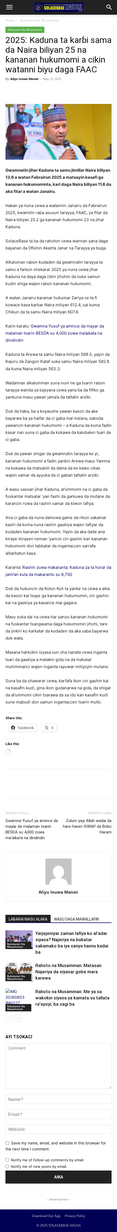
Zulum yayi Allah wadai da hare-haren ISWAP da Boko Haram (87, 826)
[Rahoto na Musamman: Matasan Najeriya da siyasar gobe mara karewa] (19, 971)
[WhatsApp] (48, 91)
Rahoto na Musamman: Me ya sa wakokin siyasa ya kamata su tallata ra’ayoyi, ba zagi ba (72, 998)
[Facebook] (10, 91)
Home (10, 20)
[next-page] (17, 1018)
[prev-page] (8, 1018)
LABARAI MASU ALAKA (28, 919)
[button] (9, 7)
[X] (23, 91)
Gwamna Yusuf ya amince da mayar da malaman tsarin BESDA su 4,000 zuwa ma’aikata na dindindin (54, 333)
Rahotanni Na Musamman (39, 20)
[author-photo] (58, 884)
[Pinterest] (35, 91)
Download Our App (46, 1216)
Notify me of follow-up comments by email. (47, 1160)
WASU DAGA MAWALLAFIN (76, 919)
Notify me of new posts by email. (39, 1166)
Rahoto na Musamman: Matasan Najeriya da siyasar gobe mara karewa (68, 972)
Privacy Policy (75, 1216)
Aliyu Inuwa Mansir (24, 79)
